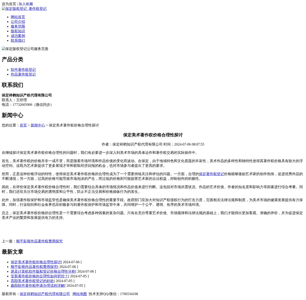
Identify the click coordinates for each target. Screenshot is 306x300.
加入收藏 (26, 4)
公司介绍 (18, 22)
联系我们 (18, 40)
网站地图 (80, 294)
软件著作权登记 (23, 70)
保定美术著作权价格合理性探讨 (36, 262)
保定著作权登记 (211, 174)
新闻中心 (38, 125)
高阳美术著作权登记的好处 (32, 281)
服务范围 (18, 26)
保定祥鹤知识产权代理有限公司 (45, 294)
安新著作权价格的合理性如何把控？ (39, 276)
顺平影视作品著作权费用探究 (39, 241)
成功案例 (18, 36)
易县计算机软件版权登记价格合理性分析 (43, 271)
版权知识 (18, 31)
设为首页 (9, 4)
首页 (23, 125)
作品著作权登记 (23, 74)
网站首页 (18, 17)
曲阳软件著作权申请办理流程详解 (38, 285)
